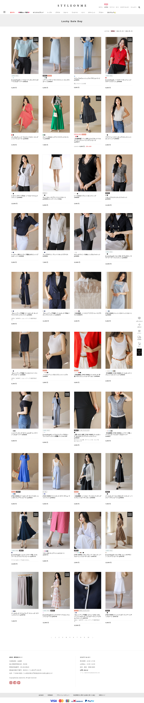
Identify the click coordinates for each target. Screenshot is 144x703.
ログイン (101, 7)
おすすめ (107, 31)
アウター (101, 12)
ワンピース (75, 12)
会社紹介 (41, 695)
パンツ (83, 12)
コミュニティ (133, 7)
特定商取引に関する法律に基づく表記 (84, 695)
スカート (65, 12)
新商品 (113, 31)
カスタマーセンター (124, 7)
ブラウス (57, 12)
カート (117, 7)
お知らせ (139, 326)
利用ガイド (102, 695)
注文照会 (139, 339)
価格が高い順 (128, 31)
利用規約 (50, 695)
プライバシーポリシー (63, 695)
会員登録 (106, 7)
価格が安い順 (120, 31)
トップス (49, 12)
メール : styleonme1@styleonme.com (90, 672)
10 (88, 637)
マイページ (112, 7)
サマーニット (91, 12)
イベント (139, 333)
